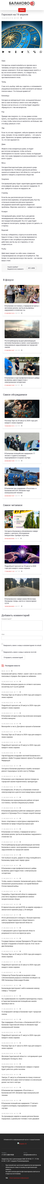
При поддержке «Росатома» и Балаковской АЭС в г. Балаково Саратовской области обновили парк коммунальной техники (21, 1024)
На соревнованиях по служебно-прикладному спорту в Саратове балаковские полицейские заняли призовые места (22, 1001)
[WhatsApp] (40, 51)
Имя (3, 634)
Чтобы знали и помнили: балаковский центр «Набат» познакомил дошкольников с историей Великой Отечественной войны (22, 883)
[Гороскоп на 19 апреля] (21, 18)
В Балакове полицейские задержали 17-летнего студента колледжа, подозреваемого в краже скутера (20, 455)
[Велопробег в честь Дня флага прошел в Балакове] (20, 723)
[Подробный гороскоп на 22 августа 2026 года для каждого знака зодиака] (20, 962)
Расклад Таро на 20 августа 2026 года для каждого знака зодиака (21, 421)
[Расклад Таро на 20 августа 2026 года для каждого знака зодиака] (22, 409)
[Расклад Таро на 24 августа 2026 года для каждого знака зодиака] (20, 692)
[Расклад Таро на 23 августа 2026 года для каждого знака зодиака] (20, 731)
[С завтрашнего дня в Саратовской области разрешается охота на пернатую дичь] (20, 928)
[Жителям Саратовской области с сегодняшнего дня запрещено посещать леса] (20, 1053)
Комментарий (7, 619)
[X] (28, 51)
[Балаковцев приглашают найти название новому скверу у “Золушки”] (20, 985)
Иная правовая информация (19, 1178)
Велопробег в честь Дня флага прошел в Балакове (21, 726)
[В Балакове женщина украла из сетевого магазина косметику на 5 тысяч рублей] (20, 681)
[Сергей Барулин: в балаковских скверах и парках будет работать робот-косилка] (20, 1064)
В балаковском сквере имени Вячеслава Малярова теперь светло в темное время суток (20, 601)
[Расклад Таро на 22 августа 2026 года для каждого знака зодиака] (20, 951)
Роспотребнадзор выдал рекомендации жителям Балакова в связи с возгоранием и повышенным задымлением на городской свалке (22, 344)
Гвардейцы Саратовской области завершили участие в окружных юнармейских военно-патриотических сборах (19, 896)
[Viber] (34, 51)
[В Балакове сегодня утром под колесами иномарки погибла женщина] (20, 713)
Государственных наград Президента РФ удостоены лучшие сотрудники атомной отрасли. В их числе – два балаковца (22, 943)
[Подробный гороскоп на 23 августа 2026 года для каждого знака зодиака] (20, 742)
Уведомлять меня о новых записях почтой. (20, 652)
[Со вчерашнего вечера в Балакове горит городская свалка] (20, 1009)
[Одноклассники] (15, 51)
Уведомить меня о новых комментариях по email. (22, 645)
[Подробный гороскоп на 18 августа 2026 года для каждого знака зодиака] (22, 554)
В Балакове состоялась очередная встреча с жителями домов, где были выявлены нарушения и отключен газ (22, 308)
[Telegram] (22, 51)
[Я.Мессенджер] (3, 51)
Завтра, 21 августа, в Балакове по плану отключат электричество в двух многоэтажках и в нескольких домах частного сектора (22, 1079)
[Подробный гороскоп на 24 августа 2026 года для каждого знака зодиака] (20, 702)
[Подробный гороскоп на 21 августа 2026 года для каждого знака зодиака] (20, 1032)
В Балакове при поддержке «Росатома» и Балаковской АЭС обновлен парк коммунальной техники (20, 490)
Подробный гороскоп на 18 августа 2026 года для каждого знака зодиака (20, 567)
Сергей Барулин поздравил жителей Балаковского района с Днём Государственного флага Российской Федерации (22, 757)
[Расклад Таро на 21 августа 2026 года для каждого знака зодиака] (20, 1043)
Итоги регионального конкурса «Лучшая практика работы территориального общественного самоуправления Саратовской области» (21, 920)
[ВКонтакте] (9, 51)
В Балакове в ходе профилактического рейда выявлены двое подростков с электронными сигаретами (22, 380)
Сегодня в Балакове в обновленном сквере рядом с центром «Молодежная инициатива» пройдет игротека (21, 533)
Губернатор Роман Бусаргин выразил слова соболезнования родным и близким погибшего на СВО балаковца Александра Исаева (21, 977)
